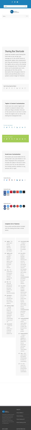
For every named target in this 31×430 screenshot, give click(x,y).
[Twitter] (6, 88)
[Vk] (22, 88)
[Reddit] (19, 88)
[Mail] (25, 88)
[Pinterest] (9, 88)
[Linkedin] (17, 88)
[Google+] (14, 88)
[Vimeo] (14, 2)
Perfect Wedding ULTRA (21, 422)
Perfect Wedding (20, 416)
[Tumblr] (12, 88)
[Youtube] (17, 2)
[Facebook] (12, 2)
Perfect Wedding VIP (21, 419)
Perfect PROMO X (20, 412)
